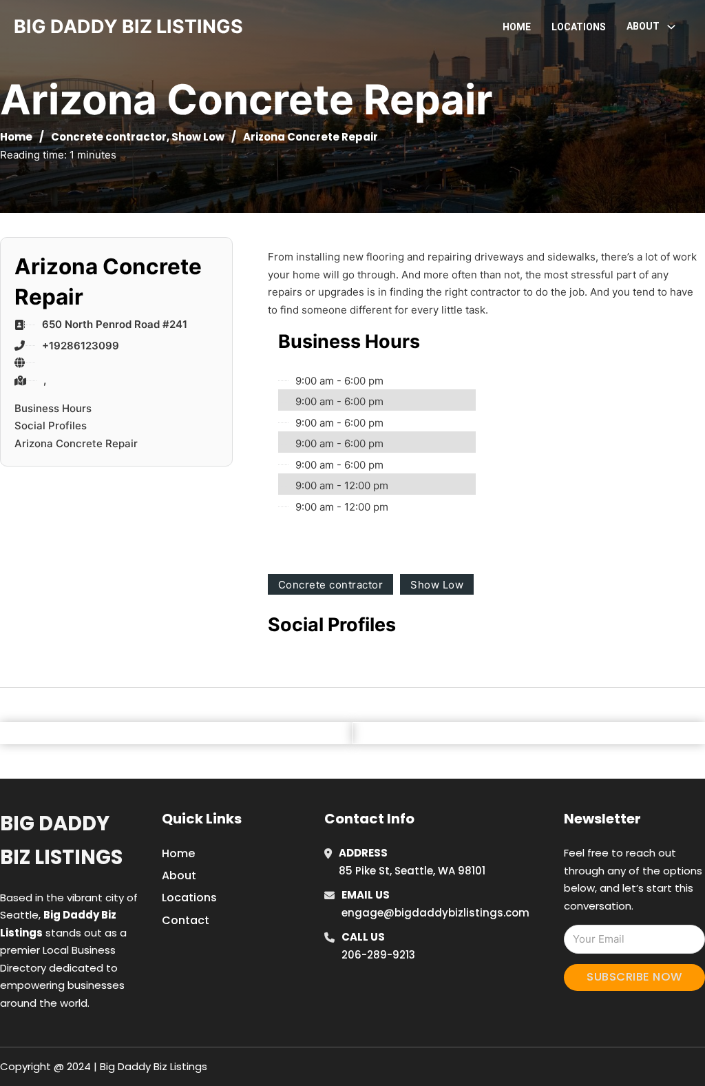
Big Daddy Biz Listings (61, 840)
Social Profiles (50, 425)
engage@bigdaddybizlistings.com (435, 912)
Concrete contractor (109, 137)
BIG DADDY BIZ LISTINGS (128, 26)
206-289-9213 (378, 954)
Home (517, 26)
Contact (185, 920)
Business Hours (53, 408)
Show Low (197, 137)
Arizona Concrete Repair (76, 443)
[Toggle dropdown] (671, 27)
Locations (578, 26)
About (179, 875)
